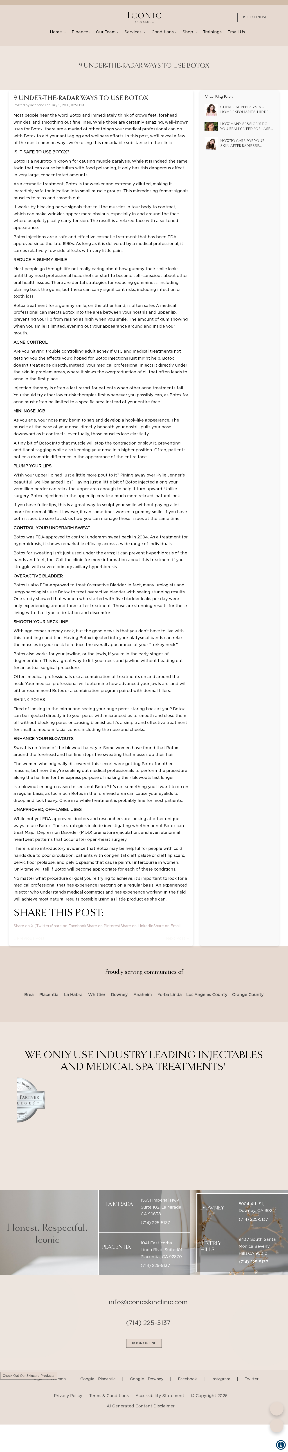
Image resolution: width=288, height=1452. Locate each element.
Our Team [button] (106, 31)
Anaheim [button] (142, 994)
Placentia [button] (48, 994)
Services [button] (134, 31)
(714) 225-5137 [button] (155, 1211)
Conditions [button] (163, 31)
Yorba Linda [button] (170, 994)
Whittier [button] (96, 994)
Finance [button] (80, 31)
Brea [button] (29, 994)
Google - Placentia (97, 1367)
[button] (144, 17)
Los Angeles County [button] (206, 994)
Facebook (187, 1367)
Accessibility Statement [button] (159, 1384)
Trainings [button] (212, 31)
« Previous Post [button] (29, 938)
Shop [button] (188, 31)
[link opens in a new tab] (18, 17)
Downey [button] (119, 994)
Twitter (252, 1367)
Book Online (255, 17)
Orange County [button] (248, 994)
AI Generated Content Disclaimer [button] (141, 1394)
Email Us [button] (236, 31)
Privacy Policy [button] (68, 1384)
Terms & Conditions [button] (109, 1384)
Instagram (221, 1367)
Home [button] (57, 31)
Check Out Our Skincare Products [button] (28, 1375)
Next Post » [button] (177, 938)
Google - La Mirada (47, 1367)
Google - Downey (146, 1367)
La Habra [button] (73, 994)
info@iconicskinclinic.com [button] (148, 1291)
